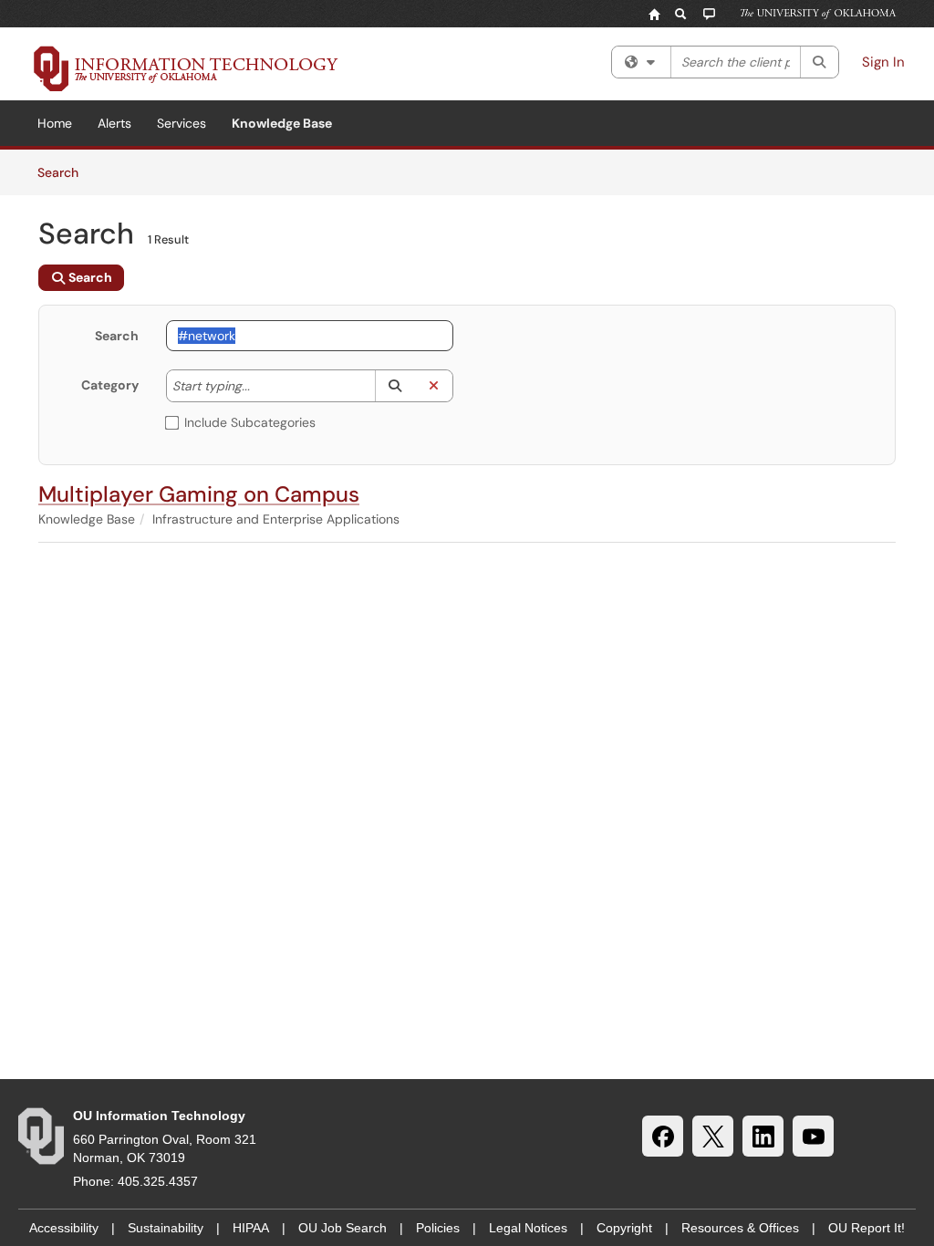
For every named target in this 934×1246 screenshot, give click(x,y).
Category (110, 385)
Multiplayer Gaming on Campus (198, 494)
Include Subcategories (250, 422)
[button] (394, 385)
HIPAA (251, 1227)
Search (64, 172)
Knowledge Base (282, 123)
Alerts (114, 123)
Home (54, 123)
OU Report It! (866, 1227)
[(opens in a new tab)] (186, 68)
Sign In (883, 62)
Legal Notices (528, 1227)
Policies (438, 1227)
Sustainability (165, 1227)
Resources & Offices (740, 1227)
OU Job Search (342, 1227)
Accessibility (64, 1227)
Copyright (624, 1227)
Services (181, 123)
